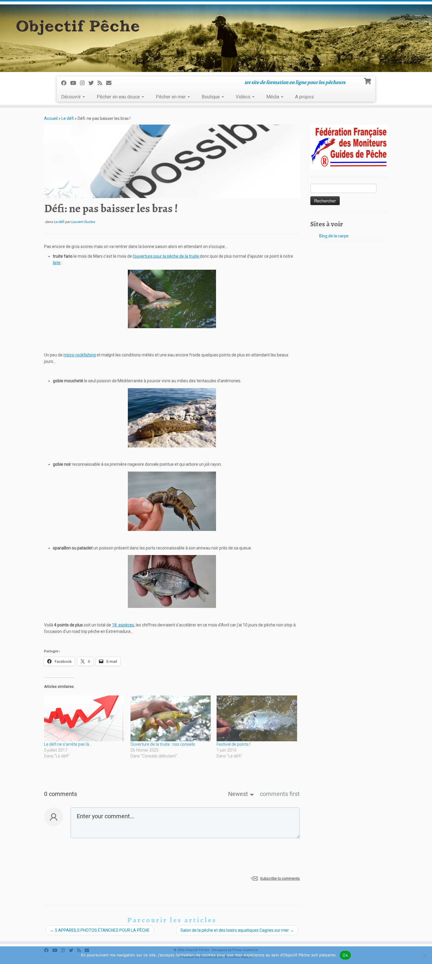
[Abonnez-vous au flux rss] (102, 83)
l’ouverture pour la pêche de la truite (166, 256)
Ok (345, 955)
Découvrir (71, 97)
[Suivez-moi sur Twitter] (93, 83)
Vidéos (244, 97)
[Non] (425, 955)
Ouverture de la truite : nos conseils (162, 744)
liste (57, 262)
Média (273, 97)
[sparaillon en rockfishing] (172, 581)
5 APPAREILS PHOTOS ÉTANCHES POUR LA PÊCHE (100, 930)
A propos (304, 97)
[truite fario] (172, 299)
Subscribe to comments (280, 878)
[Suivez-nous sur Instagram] (84, 83)
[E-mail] (110, 83)
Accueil (51, 118)
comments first (280, 794)
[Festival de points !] (257, 718)
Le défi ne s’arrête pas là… (68, 744)
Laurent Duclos (83, 222)
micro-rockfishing (79, 355)
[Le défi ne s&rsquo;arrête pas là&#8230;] (84, 718)
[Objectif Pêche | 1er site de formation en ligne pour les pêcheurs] (216, 38)
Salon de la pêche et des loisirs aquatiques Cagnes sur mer (237, 930)
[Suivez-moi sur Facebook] (65, 83)
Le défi (67, 118)
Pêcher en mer (171, 97)
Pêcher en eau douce (119, 97)
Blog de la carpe (334, 236)
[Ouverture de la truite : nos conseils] (170, 718)
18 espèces (123, 625)
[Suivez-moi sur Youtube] (75, 83)
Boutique (211, 97)
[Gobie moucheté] (172, 417)
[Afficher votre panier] (368, 80)
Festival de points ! (233, 744)
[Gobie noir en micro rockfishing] (172, 501)
